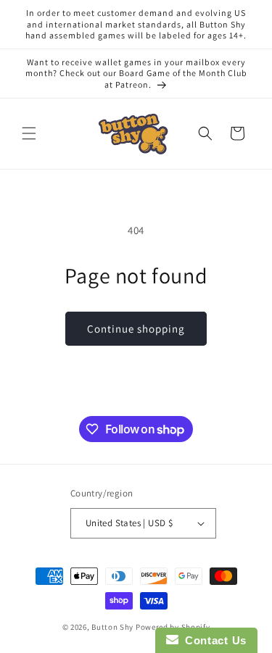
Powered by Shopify (173, 627)
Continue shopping (136, 329)
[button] (29, 133)
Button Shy (112, 627)
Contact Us (212, 640)
